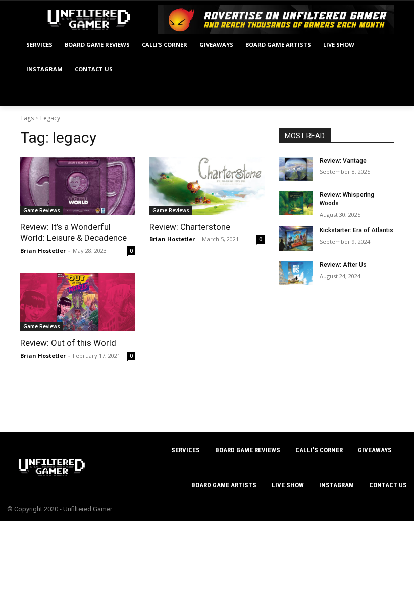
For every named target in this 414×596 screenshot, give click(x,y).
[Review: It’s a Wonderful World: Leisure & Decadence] (77, 186)
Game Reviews (41, 210)
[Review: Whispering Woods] (296, 203)
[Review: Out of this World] (77, 302)
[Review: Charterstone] (207, 186)
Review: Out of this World (68, 343)
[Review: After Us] (296, 273)
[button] (382, 94)
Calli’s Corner (319, 450)
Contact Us (388, 485)
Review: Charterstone (189, 227)
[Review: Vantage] (296, 169)
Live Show (288, 485)
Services (185, 450)
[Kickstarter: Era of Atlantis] (296, 238)
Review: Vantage (343, 160)
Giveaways (375, 450)
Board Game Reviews (247, 450)
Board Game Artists (223, 485)
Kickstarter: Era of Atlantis (356, 230)
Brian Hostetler (43, 250)
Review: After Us (343, 264)
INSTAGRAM (336, 485)
